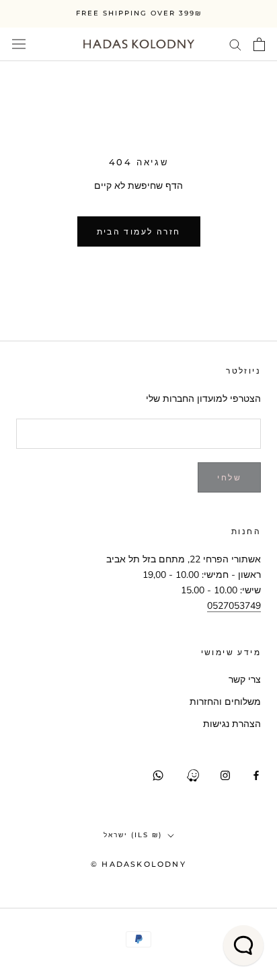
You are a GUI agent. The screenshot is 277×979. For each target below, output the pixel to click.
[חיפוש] (235, 44)
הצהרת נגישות (232, 724)
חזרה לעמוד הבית (139, 231)
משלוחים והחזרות (225, 701)
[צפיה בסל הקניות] (259, 44)
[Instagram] (225, 775)
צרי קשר (245, 679)
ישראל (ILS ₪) (133, 835)
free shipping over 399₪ (139, 13)
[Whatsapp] (158, 775)
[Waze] (193, 775)
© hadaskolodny (138, 864)
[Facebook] (256, 775)
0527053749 (234, 605)
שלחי (229, 477)
